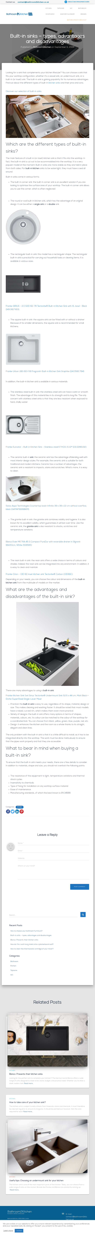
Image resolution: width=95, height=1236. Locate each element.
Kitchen (48, 8)
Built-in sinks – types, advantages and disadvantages (31, 935)
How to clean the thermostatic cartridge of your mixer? (32, 949)
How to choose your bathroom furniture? (26, 931)
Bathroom (82, 8)
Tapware (60, 8)
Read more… (28, 1083)
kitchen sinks (54, 83)
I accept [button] (19, 1230)
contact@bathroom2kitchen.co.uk (33, 2)
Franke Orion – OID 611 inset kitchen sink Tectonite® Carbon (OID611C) (39, 574)
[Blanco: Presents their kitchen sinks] (47, 1040)
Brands (83, 14)
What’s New (50, 14)
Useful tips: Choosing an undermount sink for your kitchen (36, 1181)
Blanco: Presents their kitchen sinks (24, 940)
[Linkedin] (17, 811)
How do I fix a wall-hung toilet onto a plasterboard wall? (32, 944)
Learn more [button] (8, 1231)
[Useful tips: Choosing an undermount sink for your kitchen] (47, 1146)
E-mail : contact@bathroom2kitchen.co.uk (76, 1217)
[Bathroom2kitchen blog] (19, 14)
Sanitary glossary (67, 14)
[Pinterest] (22, 811)
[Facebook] (8, 811)
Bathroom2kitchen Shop (76, 20)
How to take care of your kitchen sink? (27, 1102)
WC (71, 8)
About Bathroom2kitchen (78, 1)
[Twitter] (13, 811)
